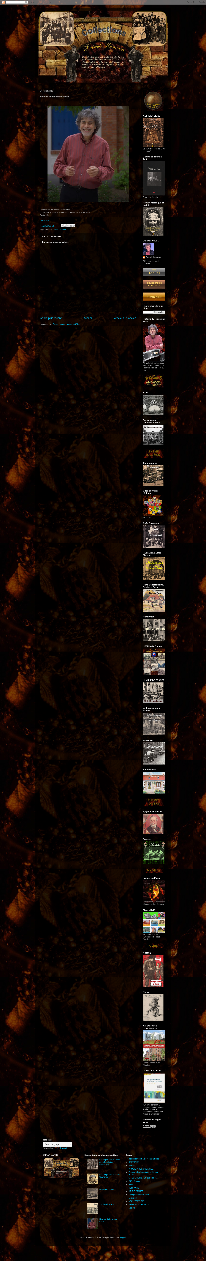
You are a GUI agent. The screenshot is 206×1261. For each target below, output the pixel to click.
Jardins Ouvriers (106, 1204)
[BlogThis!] (65, 225)
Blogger (122, 1237)
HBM (130, 1184)
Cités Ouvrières (135, 1181)
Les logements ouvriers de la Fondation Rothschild (109, 1162)
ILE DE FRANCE (135, 1191)
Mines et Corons (106, 1189)
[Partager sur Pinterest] (73, 225)
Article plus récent (51, 318)
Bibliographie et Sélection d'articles (143, 1159)
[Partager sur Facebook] (70, 225)
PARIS (131, 1165)
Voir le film (44, 221)
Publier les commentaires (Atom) (66, 324)
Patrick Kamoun (153, 257)
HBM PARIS (133, 1188)
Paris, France (60, 229)
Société (131, 1208)
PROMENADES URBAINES (140, 1169)
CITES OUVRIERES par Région (142, 1178)
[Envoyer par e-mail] (62, 225)
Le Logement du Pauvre (138, 1194)
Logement (132, 1198)
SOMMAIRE (133, 1162)
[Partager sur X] (67, 225)
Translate (64, 1148)
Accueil (88, 318)
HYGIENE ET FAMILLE (138, 1204)
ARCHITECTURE (136, 1201)
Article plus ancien (125, 318)
